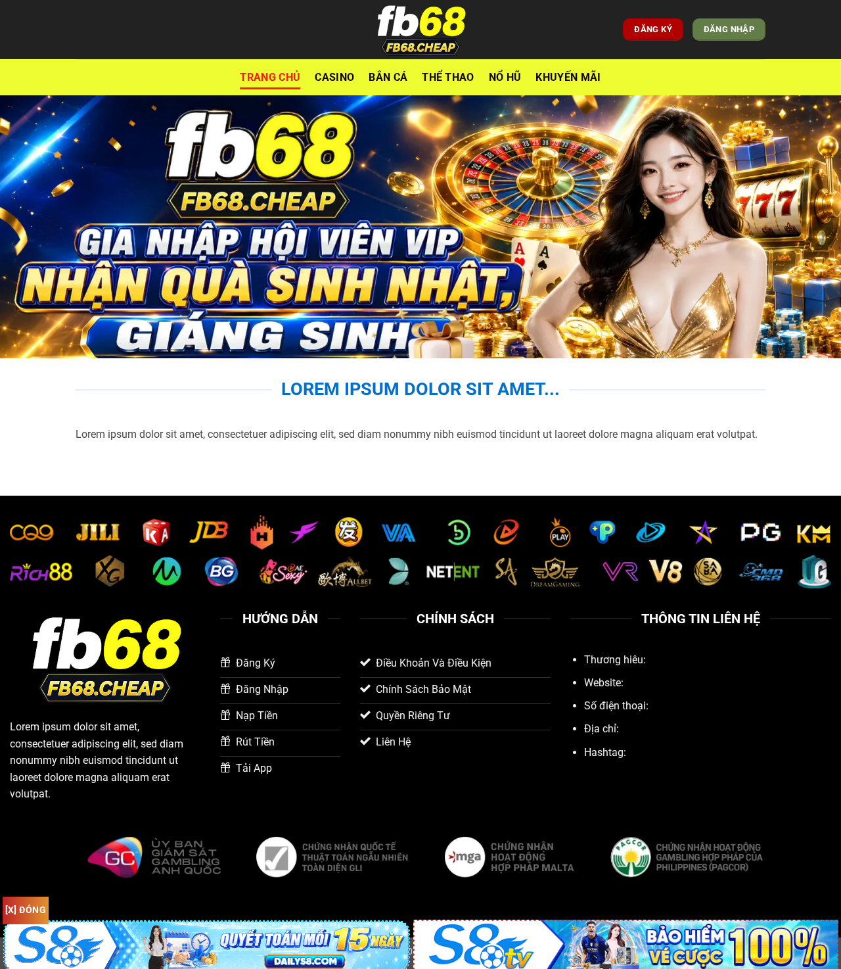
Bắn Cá (388, 77)
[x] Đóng (25, 910)
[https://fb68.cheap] (420, 29)
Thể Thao (448, 77)
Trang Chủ (270, 77)
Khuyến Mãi (568, 77)
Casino (334, 77)
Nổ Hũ (505, 77)
